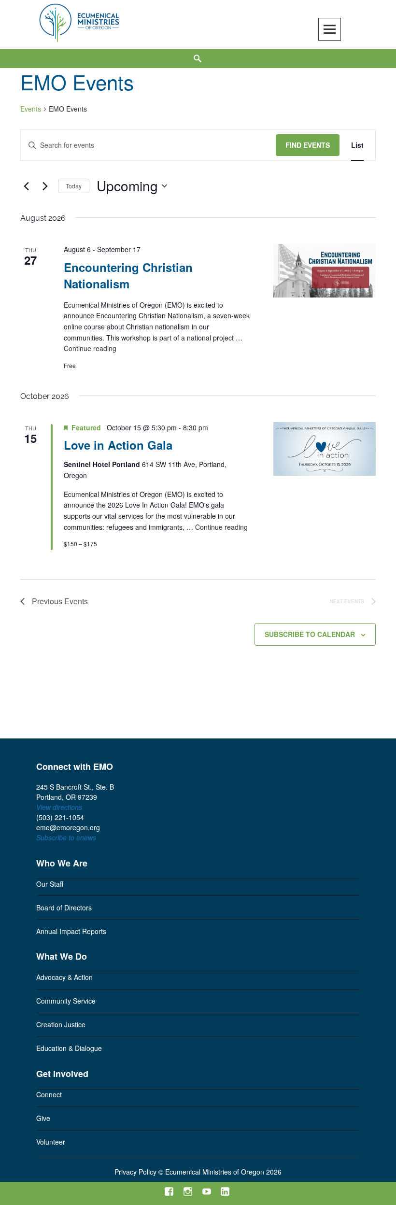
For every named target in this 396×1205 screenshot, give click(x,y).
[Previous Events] (26, 186)
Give (43, 1118)
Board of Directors (64, 907)
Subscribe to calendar (310, 634)
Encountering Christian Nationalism (128, 275)
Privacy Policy (135, 1172)
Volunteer (50, 1142)
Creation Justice (60, 1024)
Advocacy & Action (64, 977)
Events (30, 108)
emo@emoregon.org (68, 827)
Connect (49, 1094)
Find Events (307, 145)
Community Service (66, 1001)
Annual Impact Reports (71, 931)
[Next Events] (45, 186)
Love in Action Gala (118, 445)
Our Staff (49, 884)
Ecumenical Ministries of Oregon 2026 (223, 1172)
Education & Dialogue (69, 1048)
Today (74, 186)
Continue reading (90, 348)
